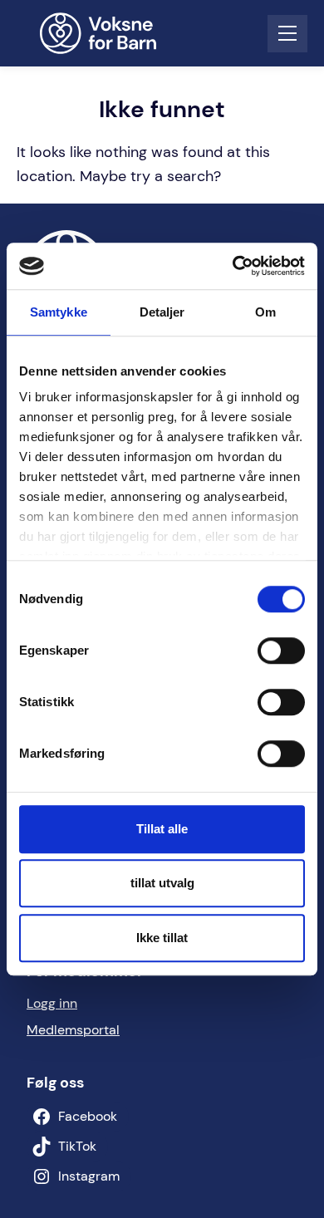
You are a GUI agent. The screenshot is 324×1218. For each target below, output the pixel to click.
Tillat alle (162, 829)
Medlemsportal (73, 1030)
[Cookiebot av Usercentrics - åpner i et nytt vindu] (233, 266)
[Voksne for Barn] (109, 33)
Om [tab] (265, 312)
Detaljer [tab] (162, 312)
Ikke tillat (162, 938)
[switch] (281, 650)
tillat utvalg (162, 883)
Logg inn (52, 1003)
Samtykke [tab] (58, 312)
